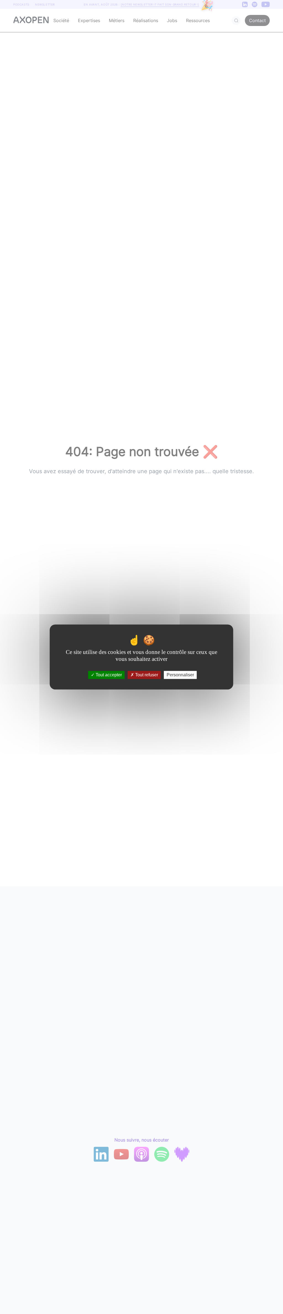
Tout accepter (108, 674)
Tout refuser (146, 674)
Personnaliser (180, 674)
